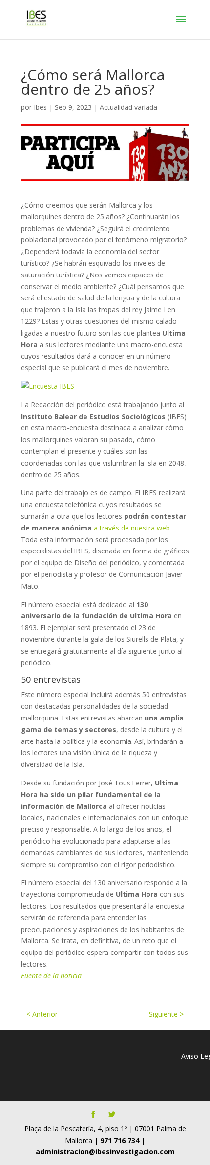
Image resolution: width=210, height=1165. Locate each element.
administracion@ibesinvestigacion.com (105, 1151)
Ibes (40, 107)
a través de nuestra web (132, 527)
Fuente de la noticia (51, 975)
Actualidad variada (128, 107)
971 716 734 (119, 1140)
